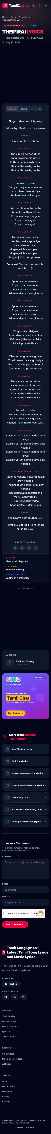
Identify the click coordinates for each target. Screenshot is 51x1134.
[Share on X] (14, 997)
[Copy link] (36, 548)
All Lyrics (6, 1064)
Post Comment (15, 924)
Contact (6, 1101)
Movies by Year (9, 1021)
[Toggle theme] (33, 5)
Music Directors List (12, 1059)
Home (5, 17)
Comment (8, 856)
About (5, 1081)
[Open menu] (46, 5)
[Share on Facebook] (15, 548)
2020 (33, 26)
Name (6, 884)
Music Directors (10, 1026)
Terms (20, 1127)
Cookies (30, 1127)
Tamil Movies (8, 1016)
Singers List (8, 1054)
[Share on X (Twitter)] (22, 548)
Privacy (5, 1096)
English (12, 109)
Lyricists (6, 1031)
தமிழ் (24, 109)
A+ (40, 109)
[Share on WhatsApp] (29, 548)
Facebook (13, 984)
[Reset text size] (37, 109)
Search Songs (9, 1036)
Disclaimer (7, 1091)
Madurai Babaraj (15, 37)
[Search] (39, 5)
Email (6, 896)
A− (32, 109)
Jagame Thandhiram (20, 17)
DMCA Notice (8, 1086)
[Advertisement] (25, 74)
